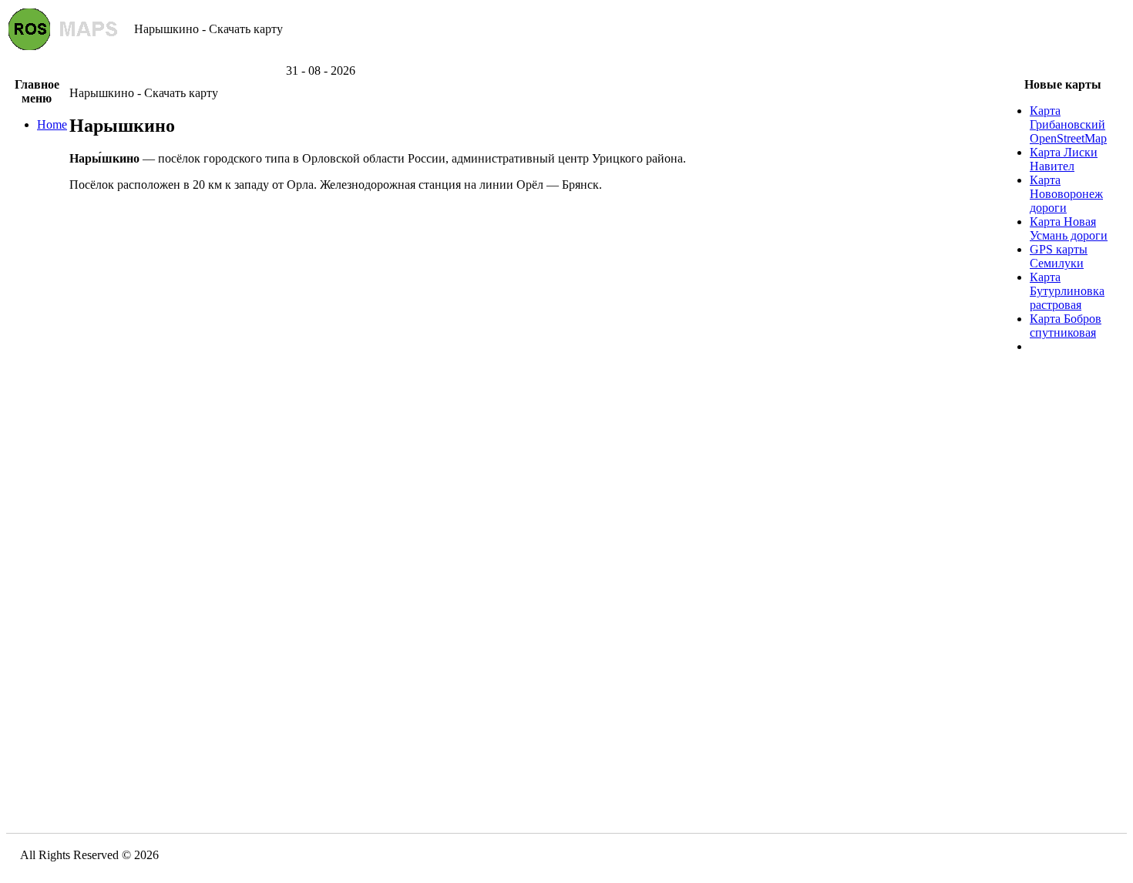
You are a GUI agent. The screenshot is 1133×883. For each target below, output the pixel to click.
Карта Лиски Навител (1064, 159)
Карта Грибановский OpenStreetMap (1068, 124)
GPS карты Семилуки (1059, 256)
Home (52, 124)
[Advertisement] (566, 58)
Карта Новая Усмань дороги (1069, 228)
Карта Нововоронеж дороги (1066, 193)
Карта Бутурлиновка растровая (1067, 290)
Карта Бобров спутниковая (1065, 325)
